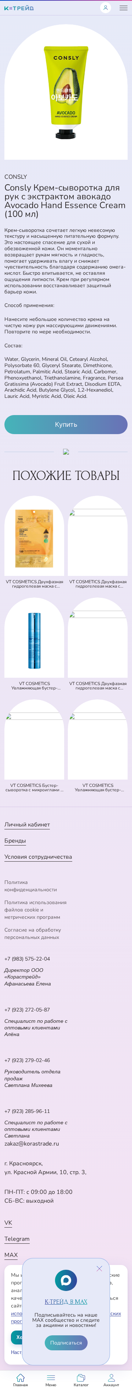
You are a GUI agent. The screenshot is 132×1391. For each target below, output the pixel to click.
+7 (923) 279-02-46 (27, 1060)
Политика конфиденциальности (30, 886)
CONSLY (15, 177)
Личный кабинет (27, 825)
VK (8, 1223)
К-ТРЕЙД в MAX (66, 1302)
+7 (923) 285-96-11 (27, 1111)
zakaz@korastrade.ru (31, 1144)
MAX (11, 1255)
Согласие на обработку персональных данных (32, 933)
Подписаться (66, 1342)
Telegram (17, 1239)
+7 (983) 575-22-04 (27, 958)
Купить (66, 424)
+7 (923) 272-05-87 (27, 1009)
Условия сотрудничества (38, 857)
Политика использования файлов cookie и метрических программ (35, 910)
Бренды (15, 841)
